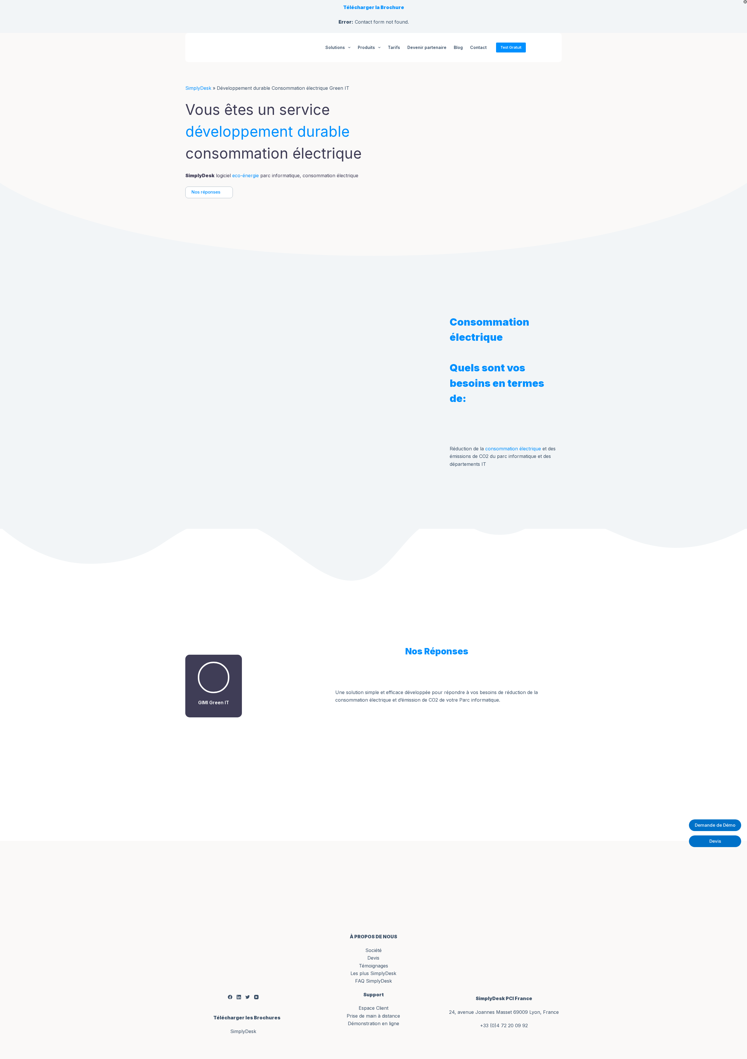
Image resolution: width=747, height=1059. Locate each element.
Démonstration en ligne (373, 1023)
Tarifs (394, 47)
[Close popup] (745, 1)
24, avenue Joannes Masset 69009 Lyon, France (504, 1012)
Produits (366, 47)
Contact (478, 47)
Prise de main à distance (373, 1016)
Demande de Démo (715, 825)
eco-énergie (245, 175)
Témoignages (373, 966)
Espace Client (373, 1008)
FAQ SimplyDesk (373, 981)
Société (373, 950)
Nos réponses (205, 192)
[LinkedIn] (239, 997)
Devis (373, 958)
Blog (458, 47)
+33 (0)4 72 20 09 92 (504, 1025)
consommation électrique (513, 449)
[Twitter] (247, 997)
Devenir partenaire (426, 47)
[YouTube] (256, 997)
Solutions (335, 47)
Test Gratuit (510, 47)
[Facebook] (230, 997)
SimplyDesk (198, 88)
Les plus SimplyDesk (373, 973)
